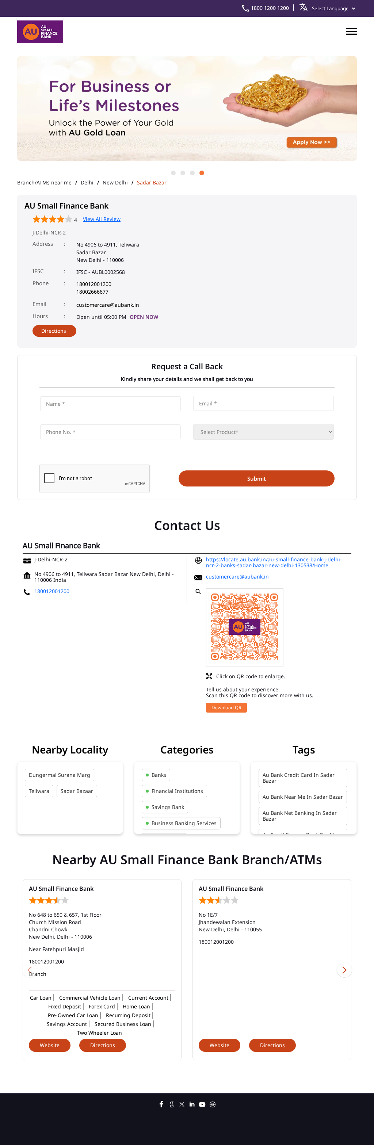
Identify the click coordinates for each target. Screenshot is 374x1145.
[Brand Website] (212, 1103)
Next (344, 970)
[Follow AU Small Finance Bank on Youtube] (202, 1103)
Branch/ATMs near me (44, 183)
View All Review (102, 218)
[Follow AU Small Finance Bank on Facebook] (161, 1103)
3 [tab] (192, 172)
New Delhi (115, 183)
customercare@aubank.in (107, 304)
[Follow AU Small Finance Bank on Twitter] (182, 1103)
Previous (30, 970)
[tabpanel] (187, 109)
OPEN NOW (144, 316)
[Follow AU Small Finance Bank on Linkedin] (192, 1103)
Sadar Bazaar (77, 790)
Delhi (87, 183)
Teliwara (39, 790)
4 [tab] (201, 172)
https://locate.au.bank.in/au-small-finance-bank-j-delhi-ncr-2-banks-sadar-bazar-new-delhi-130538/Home (274, 562)
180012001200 (93, 283)
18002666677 (92, 291)
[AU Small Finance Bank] (40, 31)
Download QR (226, 707)
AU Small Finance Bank (61, 889)
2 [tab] (182, 172)
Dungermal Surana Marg (59, 774)
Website (50, 1045)
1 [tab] (173, 172)
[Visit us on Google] (172, 1103)
